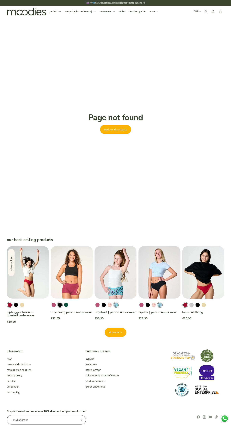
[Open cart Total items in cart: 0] (220, 11)
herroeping (13, 392)
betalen (11, 381)
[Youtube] (210, 417)
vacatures (91, 364)
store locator (93, 369)
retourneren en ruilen (19, 369)
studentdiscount (95, 381)
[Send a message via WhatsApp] (224, 418)
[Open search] (206, 11)
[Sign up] (81, 420)
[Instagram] (204, 417)
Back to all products (115, 129)
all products (115, 332)
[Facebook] (198, 417)
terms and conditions (19, 364)
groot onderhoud (96, 386)
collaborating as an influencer (102, 375)
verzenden (13, 386)
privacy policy (14, 375)
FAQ (9, 358)
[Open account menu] (213, 11)
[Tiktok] (216, 417)
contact (90, 358)
